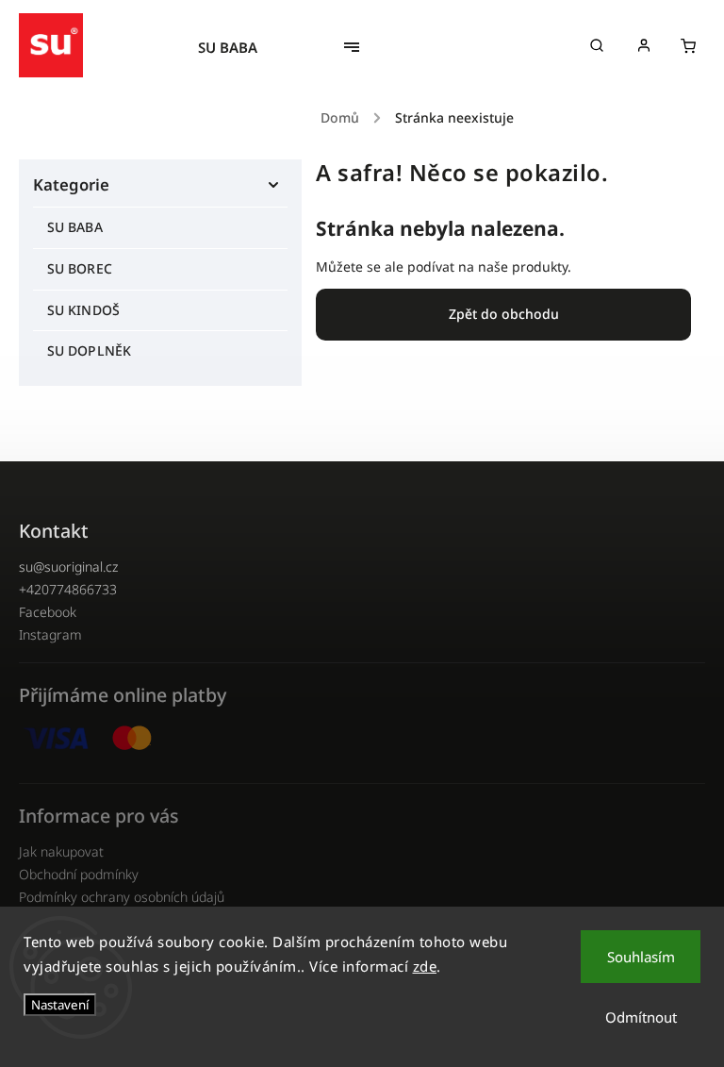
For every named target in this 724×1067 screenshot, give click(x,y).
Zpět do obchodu (504, 314)
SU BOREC (79, 268)
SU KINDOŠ (83, 310)
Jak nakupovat (61, 851)
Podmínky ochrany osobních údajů (121, 897)
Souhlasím (641, 956)
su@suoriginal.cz (68, 566)
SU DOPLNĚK (89, 350)
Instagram (50, 634)
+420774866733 (68, 589)
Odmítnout (641, 1017)
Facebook (47, 612)
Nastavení (60, 1004)
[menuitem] (237, 47)
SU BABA (75, 227)
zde (425, 966)
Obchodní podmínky (79, 874)
